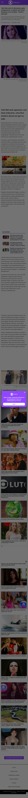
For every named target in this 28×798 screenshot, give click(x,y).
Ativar (14, 404)
